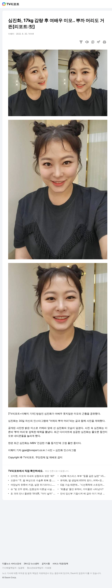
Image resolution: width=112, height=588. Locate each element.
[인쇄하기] (104, 42)
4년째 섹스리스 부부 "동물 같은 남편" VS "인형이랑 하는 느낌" (83, 475)
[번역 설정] (93, 42)
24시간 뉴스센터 (31, 563)
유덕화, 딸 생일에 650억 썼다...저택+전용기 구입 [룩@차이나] (83, 480)
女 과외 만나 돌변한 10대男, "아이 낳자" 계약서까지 (33, 493)
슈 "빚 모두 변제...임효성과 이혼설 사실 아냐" (33, 489)
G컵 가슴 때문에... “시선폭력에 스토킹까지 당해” (83, 484)
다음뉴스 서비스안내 (11, 563)
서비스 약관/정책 (60, 563)
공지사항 (46, 563)
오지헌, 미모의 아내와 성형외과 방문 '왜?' (33, 475)
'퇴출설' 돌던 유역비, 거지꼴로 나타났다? (81, 489)
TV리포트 (12, 4)
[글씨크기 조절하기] (99, 42)
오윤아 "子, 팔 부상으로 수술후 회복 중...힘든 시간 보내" (33, 480)
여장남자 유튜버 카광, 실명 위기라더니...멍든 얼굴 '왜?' (33, 484)
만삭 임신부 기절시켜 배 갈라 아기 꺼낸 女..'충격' (83, 493)
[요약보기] (81, 42)
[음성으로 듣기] (87, 42)
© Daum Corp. (9, 577)
